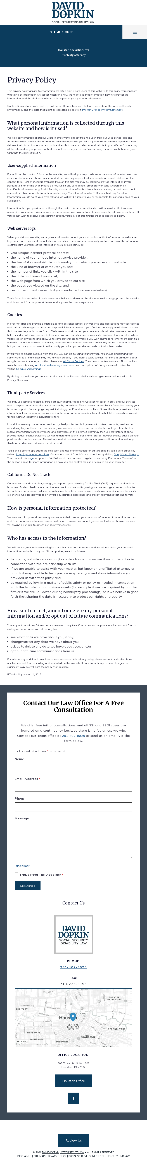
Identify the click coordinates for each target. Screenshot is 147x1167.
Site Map (39, 1156)
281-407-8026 (61, 32)
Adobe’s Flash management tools (54, 365)
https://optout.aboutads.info (32, 454)
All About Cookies (73, 361)
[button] (135, 32)
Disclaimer (22, 866)
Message (22, 818)
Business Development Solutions (91, 1156)
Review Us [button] (73, 1140)
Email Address (28, 779)
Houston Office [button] (73, 1081)
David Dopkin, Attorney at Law (63, 1152)
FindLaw (124, 1156)
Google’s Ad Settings (28, 368)
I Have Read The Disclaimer (41, 874)
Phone (20, 798)
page (31, 458)
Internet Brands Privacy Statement (102, 109)
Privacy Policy (57, 1156)
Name (19, 759)
